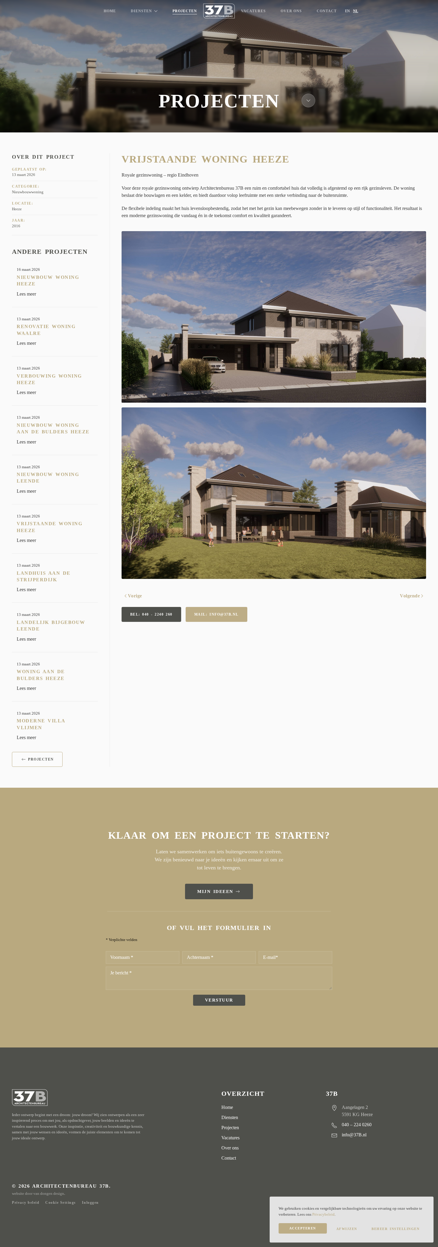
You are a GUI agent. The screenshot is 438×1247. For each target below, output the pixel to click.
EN (347, 11)
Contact (327, 11)
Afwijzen (346, 1229)
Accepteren (302, 1228)
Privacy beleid (25, 1202)
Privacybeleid (323, 1214)
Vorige (135, 595)
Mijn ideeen (215, 891)
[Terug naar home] (219, 11)
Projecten (185, 11)
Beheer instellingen (396, 1229)
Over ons (291, 11)
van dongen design (48, 1193)
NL (355, 11)
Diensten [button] (141, 11)
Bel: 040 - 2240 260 (151, 614)
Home (110, 11)
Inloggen (90, 1202)
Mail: (216, 614)
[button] (274, 317)
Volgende (410, 595)
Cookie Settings (60, 1202)
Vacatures (253, 11)
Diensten (229, 1117)
